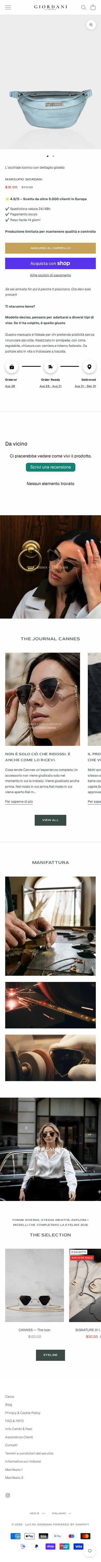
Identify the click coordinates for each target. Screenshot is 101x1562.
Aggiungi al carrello (51, 248)
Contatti (11, 1445)
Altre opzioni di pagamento (50, 275)
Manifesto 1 (14, 1469)
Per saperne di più (19, 801)
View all (50, 820)
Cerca (9, 1396)
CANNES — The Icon (35, 1330)
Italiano (59, 1513)
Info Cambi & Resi (18, 1429)
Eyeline (51, 1355)
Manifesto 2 (14, 1477)
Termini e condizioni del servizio (29, 1453)
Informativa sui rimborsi (23, 1461)
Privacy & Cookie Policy (22, 1413)
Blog (8, 1404)
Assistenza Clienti (19, 1437)
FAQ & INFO (14, 1421)
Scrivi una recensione (50, 467)
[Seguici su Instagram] (7, 1495)
